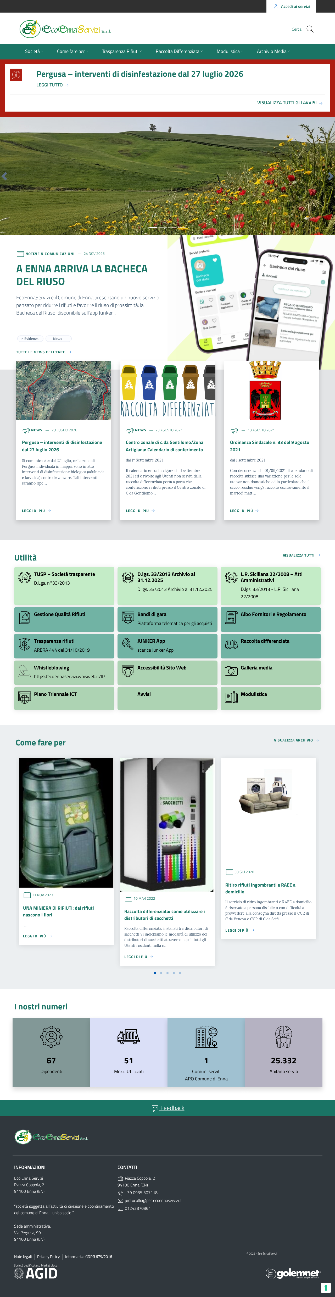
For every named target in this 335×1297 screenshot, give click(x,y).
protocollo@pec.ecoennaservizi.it (153, 1200)
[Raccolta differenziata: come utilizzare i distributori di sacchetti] (167, 825)
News (36, 430)
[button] (4, 176)
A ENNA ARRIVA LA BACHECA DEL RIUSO (82, 275)
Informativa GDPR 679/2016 (88, 1257)
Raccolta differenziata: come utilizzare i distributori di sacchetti (164, 915)
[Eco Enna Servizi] (85, 29)
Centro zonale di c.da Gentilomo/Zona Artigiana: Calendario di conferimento (164, 446)
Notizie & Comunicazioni (50, 253)
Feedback (172, 1107)
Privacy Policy (48, 1257)
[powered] (293, 1273)
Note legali (23, 1257)
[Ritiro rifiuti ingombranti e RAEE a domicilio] (268, 812)
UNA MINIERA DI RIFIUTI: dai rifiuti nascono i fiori (58, 911)
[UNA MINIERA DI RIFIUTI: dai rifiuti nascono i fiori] (66, 823)
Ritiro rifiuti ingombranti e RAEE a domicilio (260, 888)
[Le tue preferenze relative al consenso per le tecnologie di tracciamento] (326, 1288)
